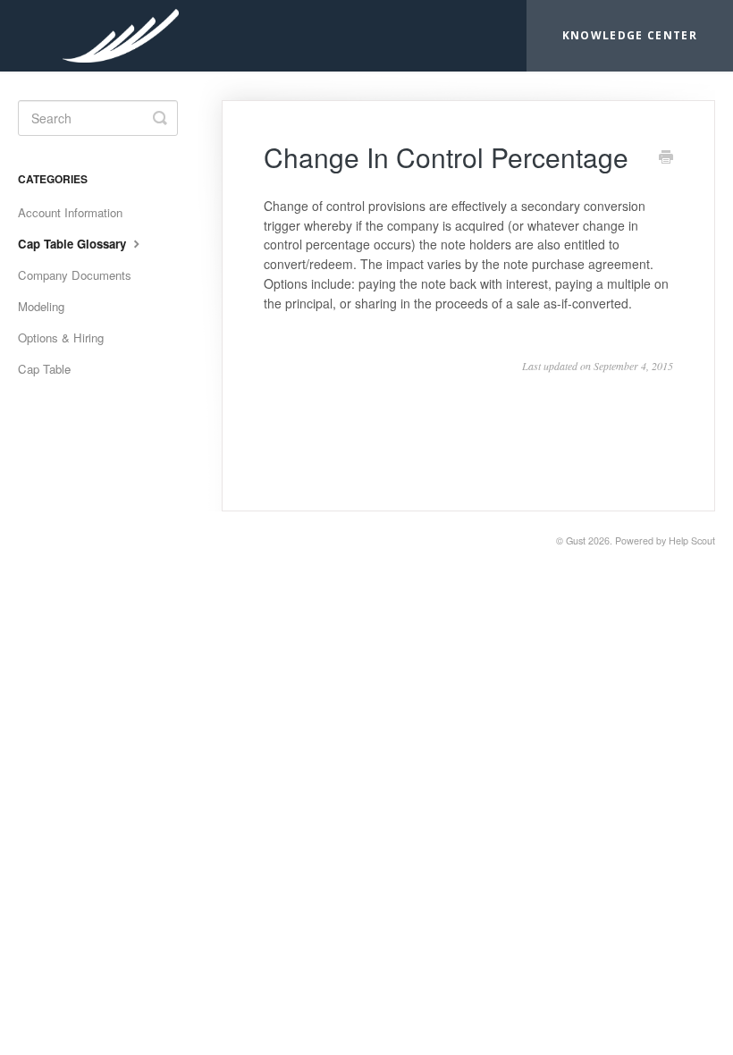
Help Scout (692, 540)
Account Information (70, 212)
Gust (576, 540)
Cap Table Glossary (74, 243)
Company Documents (74, 274)
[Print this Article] (666, 158)
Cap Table (44, 368)
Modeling (41, 306)
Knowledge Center (629, 35)
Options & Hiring (61, 337)
